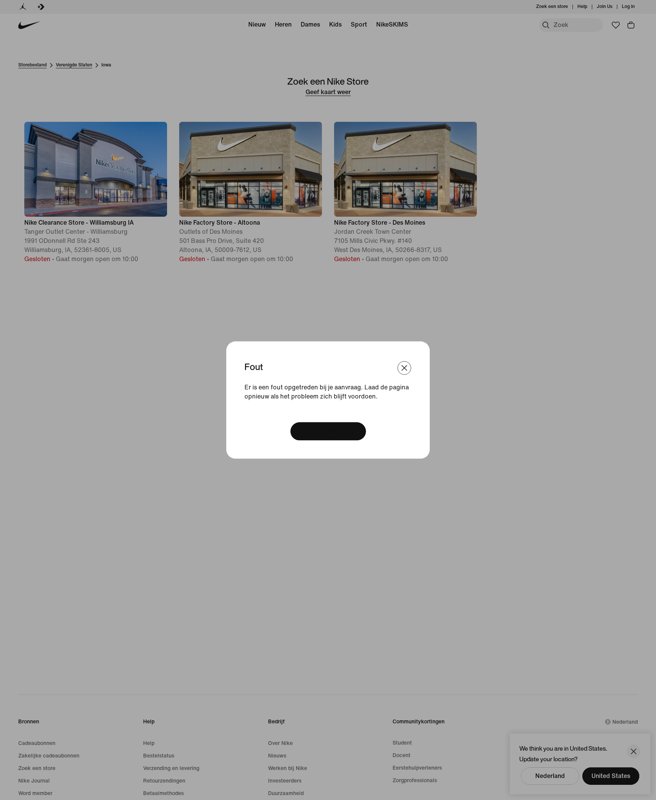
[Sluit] (404, 368)
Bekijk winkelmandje (328, 431)
